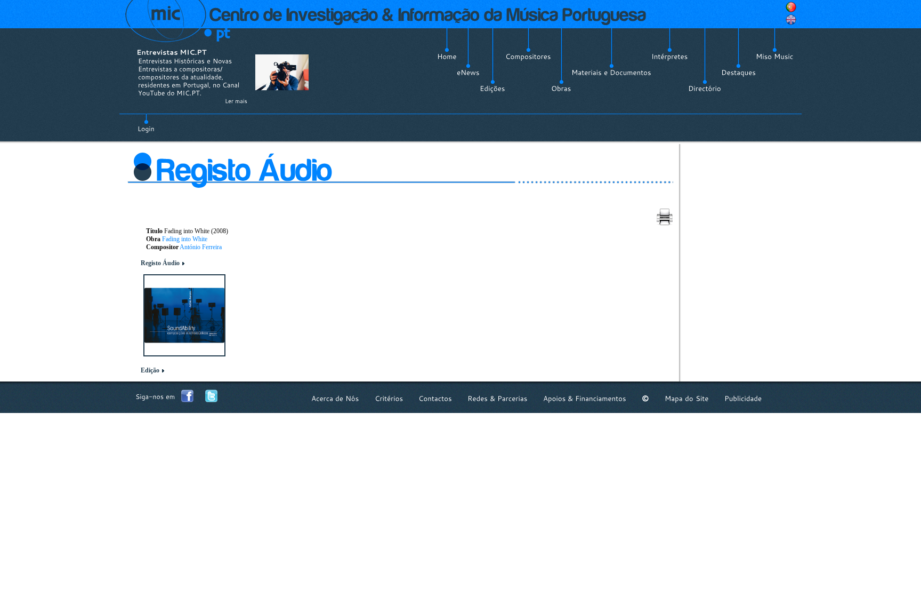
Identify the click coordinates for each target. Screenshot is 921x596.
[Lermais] (236, 101)
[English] (791, 19)
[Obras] (561, 88)
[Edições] (492, 88)
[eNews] (468, 72)
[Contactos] (435, 398)
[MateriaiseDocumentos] (611, 72)
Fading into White (184, 239)
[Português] (791, 7)
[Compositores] (528, 56)
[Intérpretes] (669, 56)
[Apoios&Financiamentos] (584, 398)
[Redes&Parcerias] (497, 398)
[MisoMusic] (775, 56)
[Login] (146, 123)
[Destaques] (738, 72)
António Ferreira (201, 247)
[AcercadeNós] (335, 398)
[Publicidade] (743, 398)
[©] (645, 398)
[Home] (447, 56)
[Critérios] (389, 398)
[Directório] (704, 88)
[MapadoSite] (687, 398)
